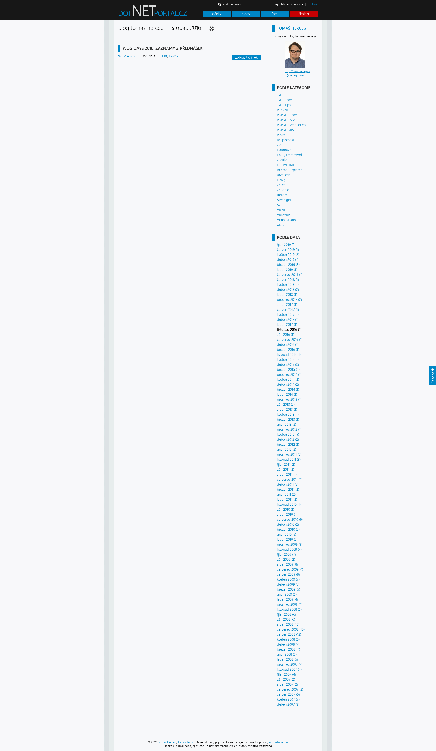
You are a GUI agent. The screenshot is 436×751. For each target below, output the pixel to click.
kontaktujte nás (278, 742)
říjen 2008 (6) (286, 614)
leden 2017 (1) (287, 325)
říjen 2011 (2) (286, 465)
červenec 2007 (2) (290, 689)
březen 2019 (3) (288, 265)
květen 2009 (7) (288, 579)
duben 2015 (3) (288, 365)
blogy (246, 14)
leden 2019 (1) (287, 270)
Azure (281, 135)
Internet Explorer (289, 170)
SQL (280, 205)
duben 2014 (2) (288, 385)
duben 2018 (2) (288, 290)
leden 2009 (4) (287, 599)
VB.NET (282, 210)
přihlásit (312, 4)
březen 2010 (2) (288, 529)
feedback (432, 375)
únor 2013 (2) (286, 425)
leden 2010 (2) (287, 539)
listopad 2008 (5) (289, 609)
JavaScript (284, 175)
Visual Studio (286, 220)
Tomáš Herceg (291, 28)
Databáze (284, 150)
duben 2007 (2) (288, 704)
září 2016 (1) (285, 335)
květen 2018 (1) (288, 285)
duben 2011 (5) (287, 484)
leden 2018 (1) (287, 295)
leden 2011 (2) (287, 499)
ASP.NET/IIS (285, 130)
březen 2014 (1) (288, 390)
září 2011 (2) (285, 470)
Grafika (282, 160)
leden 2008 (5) (287, 659)
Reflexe (282, 195)
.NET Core (284, 100)
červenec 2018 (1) (289, 275)
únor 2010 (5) (286, 534)
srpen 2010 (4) (287, 514)
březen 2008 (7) (288, 649)
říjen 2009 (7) (286, 554)
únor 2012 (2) (286, 450)
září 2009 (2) (286, 559)
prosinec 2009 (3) (289, 544)
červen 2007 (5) (288, 694)
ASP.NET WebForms (291, 125)
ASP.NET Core (287, 115)
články (216, 14)
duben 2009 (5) (288, 584)
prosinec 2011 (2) (289, 455)
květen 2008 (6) (288, 639)
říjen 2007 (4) (286, 674)
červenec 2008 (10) (291, 629)
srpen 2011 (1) (287, 474)
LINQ (281, 180)
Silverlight (284, 200)
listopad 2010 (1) (289, 504)
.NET (280, 95)
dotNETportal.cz (161, 12)
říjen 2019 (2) (286, 245)
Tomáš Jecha (186, 742)
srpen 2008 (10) (288, 624)
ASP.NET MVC (287, 120)
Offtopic (283, 190)
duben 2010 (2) (288, 524)
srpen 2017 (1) (287, 305)
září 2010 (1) (285, 509)
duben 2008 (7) (288, 644)
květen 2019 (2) (288, 255)
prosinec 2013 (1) (289, 400)
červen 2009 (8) (288, 574)
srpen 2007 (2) (287, 684)
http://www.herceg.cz (297, 71)
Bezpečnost (285, 140)
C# (279, 145)
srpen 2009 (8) (287, 564)
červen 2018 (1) (288, 280)
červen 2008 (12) (289, 634)
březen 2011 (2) (288, 489)
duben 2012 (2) (288, 440)
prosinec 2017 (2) (289, 300)
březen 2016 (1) (288, 350)
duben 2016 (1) (287, 345)
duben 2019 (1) (287, 260)
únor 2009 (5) (287, 594)
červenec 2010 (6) (290, 519)
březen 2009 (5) (288, 589)
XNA (280, 225)
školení (304, 14)
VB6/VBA (283, 215)
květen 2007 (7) (288, 699)
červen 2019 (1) (288, 250)
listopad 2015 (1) (289, 355)
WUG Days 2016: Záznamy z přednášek (163, 48)
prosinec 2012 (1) (289, 430)
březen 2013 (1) (288, 420)
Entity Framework (290, 155)
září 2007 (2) (286, 679)
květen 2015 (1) (288, 360)
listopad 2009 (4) (289, 549)
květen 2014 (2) (288, 380)
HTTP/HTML (286, 165)
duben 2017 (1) (287, 320)
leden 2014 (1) (287, 395)
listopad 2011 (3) (289, 460)
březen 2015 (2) (288, 370)
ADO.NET (284, 110)
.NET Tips (284, 105)
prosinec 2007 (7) (289, 664)
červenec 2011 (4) (289, 479)
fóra (275, 14)
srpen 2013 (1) (287, 410)
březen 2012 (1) (288, 445)
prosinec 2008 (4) (289, 604)
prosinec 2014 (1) (289, 375)
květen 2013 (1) (288, 415)
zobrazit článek (246, 57)
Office (281, 185)
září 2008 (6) (286, 619)
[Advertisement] (350, 88)
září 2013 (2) (286, 405)
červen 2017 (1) (288, 310)
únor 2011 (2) (286, 494)
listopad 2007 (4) (289, 669)
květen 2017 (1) (288, 315)
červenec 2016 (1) (289, 340)
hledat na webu (232, 4)
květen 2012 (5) (288, 435)
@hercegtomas (295, 75)
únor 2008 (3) (287, 654)
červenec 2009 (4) (290, 569)
